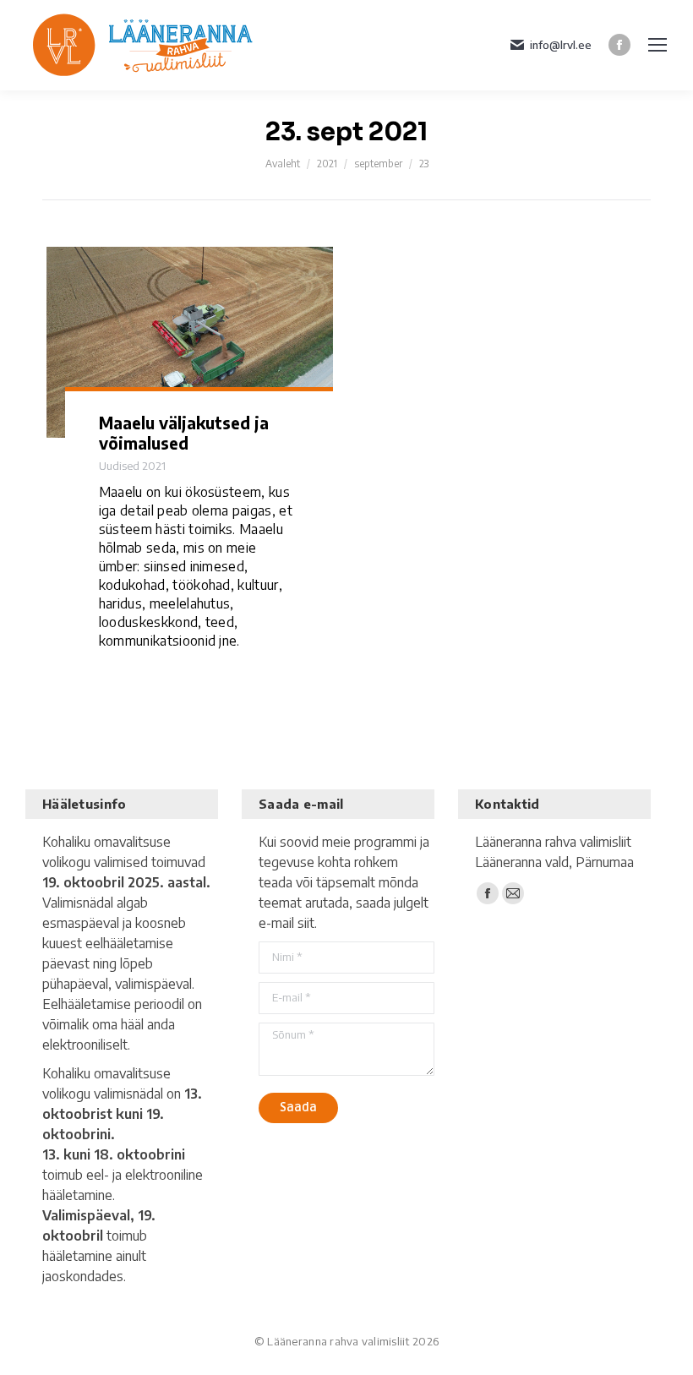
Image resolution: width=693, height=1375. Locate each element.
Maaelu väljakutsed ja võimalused (184, 432)
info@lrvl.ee (561, 45)
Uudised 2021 (132, 465)
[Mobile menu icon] (657, 45)
